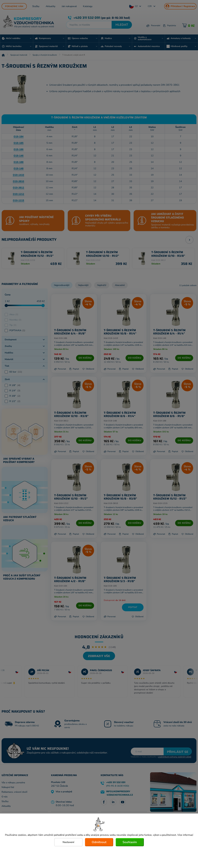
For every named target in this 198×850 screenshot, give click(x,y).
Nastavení (68, 842)
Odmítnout (99, 842)
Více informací (185, 835)
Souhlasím (130, 842)
